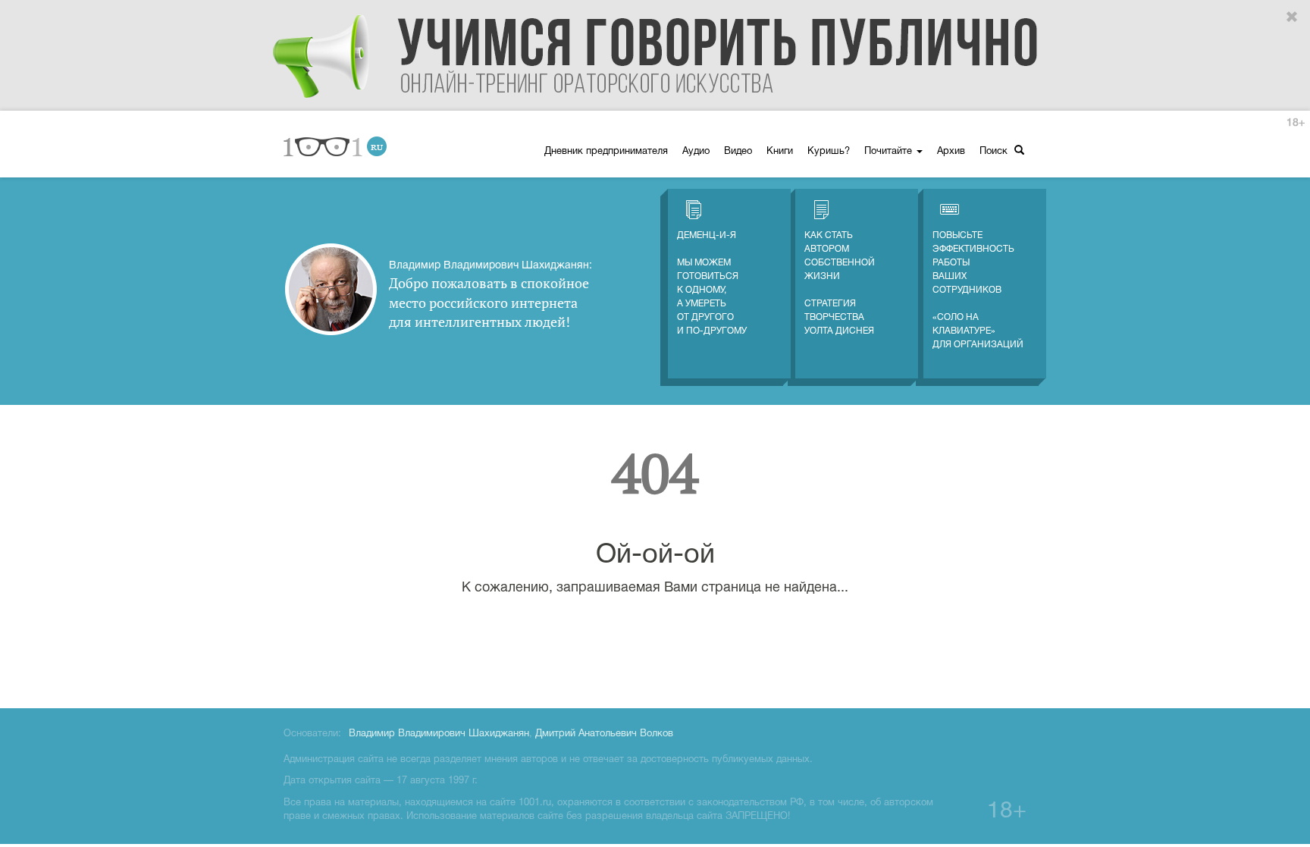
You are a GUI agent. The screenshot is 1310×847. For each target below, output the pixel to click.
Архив (951, 151)
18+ (1295, 123)
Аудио (696, 151)
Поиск (995, 151)
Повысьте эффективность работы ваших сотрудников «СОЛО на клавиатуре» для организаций (977, 290)
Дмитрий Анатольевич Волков (604, 734)
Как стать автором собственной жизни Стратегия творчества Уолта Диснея (839, 283)
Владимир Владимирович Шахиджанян (439, 734)
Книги (779, 151)
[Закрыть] (1292, 17)
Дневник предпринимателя (606, 151)
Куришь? (828, 151)
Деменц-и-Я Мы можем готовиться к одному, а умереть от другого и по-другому (712, 283)
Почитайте (889, 151)
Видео (738, 151)
